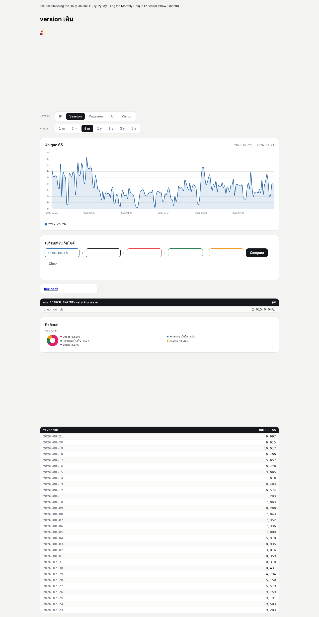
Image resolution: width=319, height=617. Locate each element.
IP (60, 116)
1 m (62, 128)
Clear (53, 264)
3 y (122, 128)
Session (75, 116)
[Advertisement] (159, 72)
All (112, 116)
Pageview (96, 116)
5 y (134, 128)
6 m (87, 128)
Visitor (127, 116)
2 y (111, 128)
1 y (99, 128)
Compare (257, 253)
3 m (75, 128)
